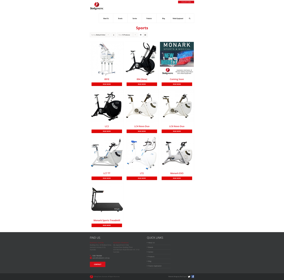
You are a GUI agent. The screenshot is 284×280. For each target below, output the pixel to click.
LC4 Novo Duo (141, 126)
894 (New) (142, 79)
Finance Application (155, 266)
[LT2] (142, 153)
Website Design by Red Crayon (177, 276)
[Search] (189, 18)
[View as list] (145, 35)
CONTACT (97, 264)
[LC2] (107, 106)
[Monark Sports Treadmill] (107, 200)
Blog (149, 261)
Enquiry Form (186, 2)
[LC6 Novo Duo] (177, 106)
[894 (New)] (142, 59)
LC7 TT (106, 173)
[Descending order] (113, 35)
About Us (151, 243)
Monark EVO (176, 173)
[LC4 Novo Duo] (142, 106)
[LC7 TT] (107, 153)
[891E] (107, 59)
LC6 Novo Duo (176, 126)
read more (107, 84)
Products (151, 257)
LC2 (107, 126)
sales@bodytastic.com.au (101, 258)
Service (150, 252)
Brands (150, 247)
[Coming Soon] (177, 59)
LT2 (142, 173)
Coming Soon (177, 79)
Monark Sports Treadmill (107, 220)
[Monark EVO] (177, 153)
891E (106, 79)
